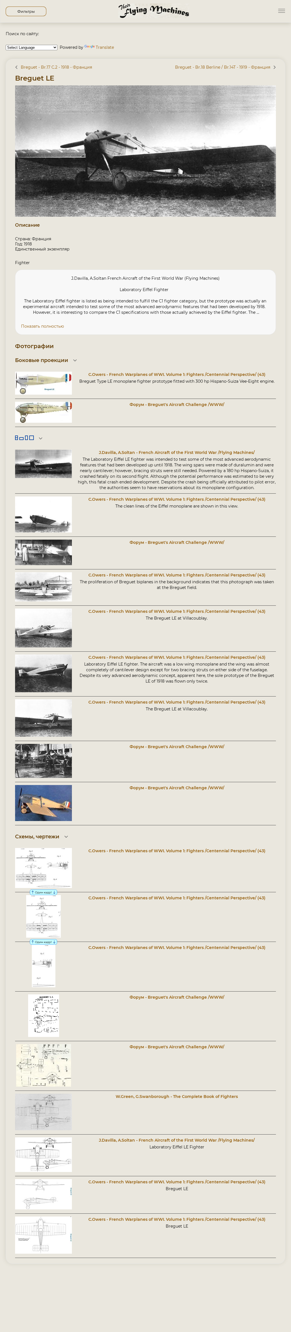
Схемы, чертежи (37, 836)
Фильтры (26, 11)
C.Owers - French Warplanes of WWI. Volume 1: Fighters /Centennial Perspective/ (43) (176, 374)
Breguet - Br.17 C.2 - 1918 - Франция (56, 67)
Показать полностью (42, 326)
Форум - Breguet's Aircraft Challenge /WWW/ (177, 404)
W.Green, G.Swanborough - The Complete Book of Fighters (177, 1096)
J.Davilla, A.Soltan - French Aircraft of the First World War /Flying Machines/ (177, 452)
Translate (105, 47)
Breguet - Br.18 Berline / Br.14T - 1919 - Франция (222, 67)
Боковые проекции (41, 360)
